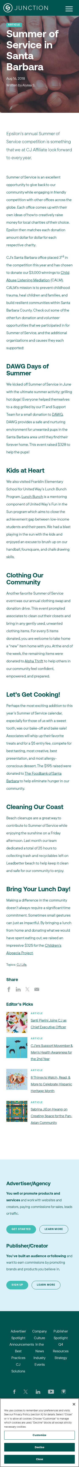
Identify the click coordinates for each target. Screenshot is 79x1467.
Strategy (61, 1357)
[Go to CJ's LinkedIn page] (38, 1391)
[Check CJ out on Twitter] (25, 1391)
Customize (39, 1435)
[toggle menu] (69, 9)
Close (39, 1459)
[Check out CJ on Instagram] (64, 1391)
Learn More (54, 1229)
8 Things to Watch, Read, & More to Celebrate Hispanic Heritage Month (51, 1084)
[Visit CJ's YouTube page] (51, 1391)
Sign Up (17, 1285)
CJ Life (21, 965)
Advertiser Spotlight (18, 1334)
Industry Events (39, 1361)
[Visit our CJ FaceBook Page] (14, 1391)
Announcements (18, 1344)
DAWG (57, 414)
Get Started (21, 1229)
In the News (39, 1347)
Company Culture (39, 1334)
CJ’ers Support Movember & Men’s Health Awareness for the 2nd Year (52, 1052)
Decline (39, 1447)
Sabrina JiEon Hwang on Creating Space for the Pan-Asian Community (51, 1116)
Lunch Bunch (32, 496)
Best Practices (18, 1354)
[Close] (74, 1404)
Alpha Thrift (34, 661)
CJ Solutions (18, 1367)
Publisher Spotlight (61, 1334)
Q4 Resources (60, 1347)
